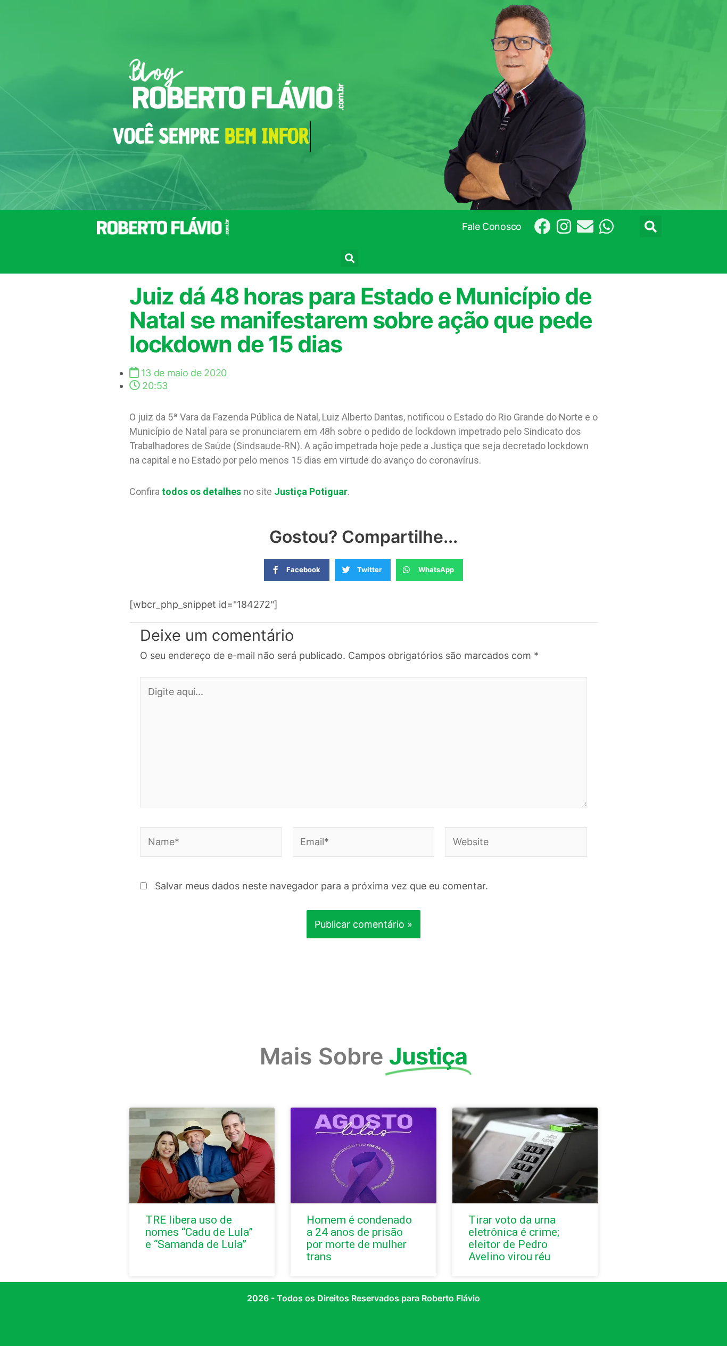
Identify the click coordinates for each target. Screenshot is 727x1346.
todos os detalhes (201, 491)
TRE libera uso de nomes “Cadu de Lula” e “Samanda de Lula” (199, 1232)
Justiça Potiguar (311, 491)
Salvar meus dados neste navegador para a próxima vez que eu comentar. (321, 885)
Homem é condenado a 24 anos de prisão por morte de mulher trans (359, 1238)
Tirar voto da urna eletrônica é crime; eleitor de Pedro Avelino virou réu (513, 1238)
